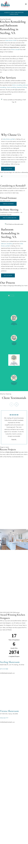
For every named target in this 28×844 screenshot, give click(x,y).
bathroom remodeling (6, 244)
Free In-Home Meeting (10, 217)
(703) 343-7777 (4, 718)
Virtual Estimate (8, 203)
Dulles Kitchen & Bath (10, 40)
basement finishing (22, 87)
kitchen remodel (15, 49)
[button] (16, 404)
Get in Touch (8, 168)
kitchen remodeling (17, 85)
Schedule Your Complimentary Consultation (14, 13)
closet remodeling (11, 87)
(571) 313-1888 (4, 669)
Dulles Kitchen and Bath (9, 139)
